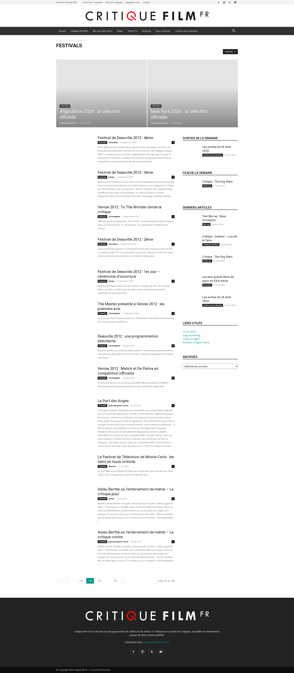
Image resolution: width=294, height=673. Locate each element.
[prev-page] (59, 581)
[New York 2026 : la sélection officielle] (192, 98)
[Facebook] (218, 2)
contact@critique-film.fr (156, 642)
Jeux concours (163, 30)
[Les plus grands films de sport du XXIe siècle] (191, 286)
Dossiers (207, 285)
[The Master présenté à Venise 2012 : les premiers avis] (74, 314)
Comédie (102, 405)
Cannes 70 (62, 52)
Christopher (114, 216)
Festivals (146, 30)
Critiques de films (79, 30)
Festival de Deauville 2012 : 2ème (125, 239)
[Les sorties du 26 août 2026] (191, 156)
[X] (229, 2)
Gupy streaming (191, 335)
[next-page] (123, 581)
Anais (111, 498)
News (120, 30)
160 (115, 580)
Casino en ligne (191, 338)
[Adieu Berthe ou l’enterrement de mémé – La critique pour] (74, 499)
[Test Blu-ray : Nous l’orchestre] (191, 225)
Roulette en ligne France (196, 342)
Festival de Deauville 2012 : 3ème (125, 172)
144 (81, 580)
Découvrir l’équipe (113, 2)
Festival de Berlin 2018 (128, 52)
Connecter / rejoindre (93, 2)
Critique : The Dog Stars (217, 181)
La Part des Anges (113, 401)
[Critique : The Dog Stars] (191, 191)
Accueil (62, 30)
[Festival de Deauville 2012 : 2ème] (74, 250)
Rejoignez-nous (133, 2)
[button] (234, 31)
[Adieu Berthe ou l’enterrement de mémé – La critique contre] (74, 542)
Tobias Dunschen (68, 123)
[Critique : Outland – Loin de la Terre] (191, 246)
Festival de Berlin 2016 (80, 52)
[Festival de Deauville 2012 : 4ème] (74, 148)
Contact (146, 2)
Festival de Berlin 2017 (104, 52)
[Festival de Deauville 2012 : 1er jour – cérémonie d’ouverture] (74, 282)
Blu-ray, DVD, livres (102, 30)
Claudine (113, 142)
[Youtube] (235, 2)
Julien (112, 177)
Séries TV (132, 30)
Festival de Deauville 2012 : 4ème (125, 138)
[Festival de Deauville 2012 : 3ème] (74, 183)
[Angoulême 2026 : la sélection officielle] (101, 98)
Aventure (207, 186)
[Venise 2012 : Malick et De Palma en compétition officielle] (74, 379)
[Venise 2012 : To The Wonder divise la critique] (74, 217)
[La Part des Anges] (74, 411)
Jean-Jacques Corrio (118, 405)
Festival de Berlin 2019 (152, 52)
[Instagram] (224, 2)
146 (99, 580)
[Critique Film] (147, 16)
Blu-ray (206, 224)
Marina (112, 466)
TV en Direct (189, 331)
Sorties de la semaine (186, 30)
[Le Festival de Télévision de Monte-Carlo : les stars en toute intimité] (74, 467)
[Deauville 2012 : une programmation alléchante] (74, 346)
